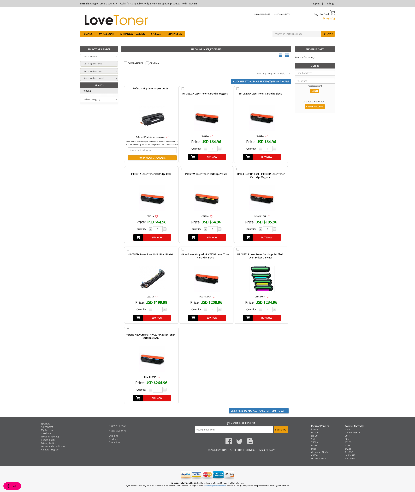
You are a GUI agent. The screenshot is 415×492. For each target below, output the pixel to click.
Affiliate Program (50, 449)
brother (315, 432)
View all (87, 90)
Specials (156, 33)
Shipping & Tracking (132, 33)
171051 (349, 442)
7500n (314, 442)
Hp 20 (314, 435)
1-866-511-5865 (262, 14)
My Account (106, 33)
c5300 (314, 455)
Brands (88, 33)
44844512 (350, 455)
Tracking (329, 3)
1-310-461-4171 (281, 14)
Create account (314, 106)
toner (348, 429)
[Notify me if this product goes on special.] (167, 136)
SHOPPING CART (315, 49)
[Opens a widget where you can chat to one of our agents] (12, 486)
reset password (315, 85)
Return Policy (48, 439)
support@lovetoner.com (215, 485)
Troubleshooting (50, 436)
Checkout (46, 433)
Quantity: (196, 148)
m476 (314, 445)
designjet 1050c (319, 452)
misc (313, 448)
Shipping (315, 3)
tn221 (348, 448)
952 (313, 439)
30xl (347, 439)
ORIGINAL (154, 63)
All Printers (47, 426)
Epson (314, 429)
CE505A (349, 452)
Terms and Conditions (53, 446)
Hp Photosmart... (320, 458)
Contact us (175, 33)
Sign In (318, 14)
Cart (327, 14)
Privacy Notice (48, 443)
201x (347, 435)
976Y (347, 445)
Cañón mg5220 (353, 432)
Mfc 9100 (350, 458)
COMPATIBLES (135, 63)
